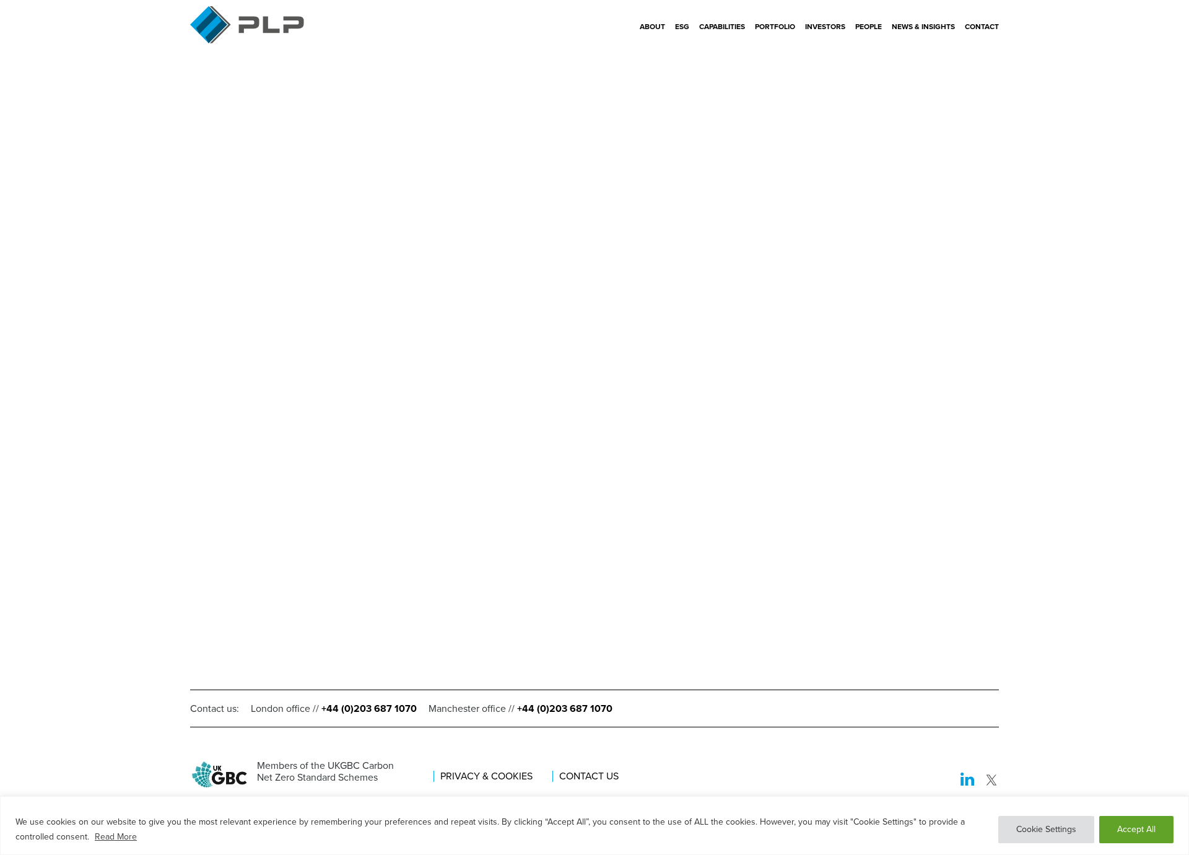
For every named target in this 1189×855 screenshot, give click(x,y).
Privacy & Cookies (486, 776)
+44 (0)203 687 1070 (369, 708)
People (868, 26)
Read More (116, 836)
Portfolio (775, 26)
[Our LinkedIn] (967, 781)
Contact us (589, 776)
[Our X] (991, 781)
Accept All (1136, 829)
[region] (594, 825)
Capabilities (722, 26)
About (652, 26)
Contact (982, 26)
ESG (682, 26)
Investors (825, 26)
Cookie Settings (1046, 829)
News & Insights (923, 26)
